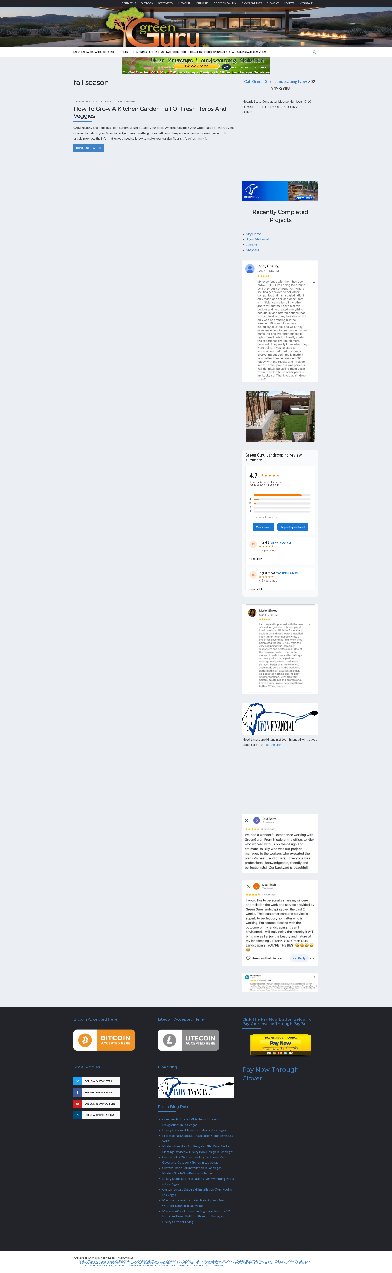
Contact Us (129, 3)
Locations (300, 1263)
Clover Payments (251, 3)
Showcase (273, 3)
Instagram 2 (306, 3)
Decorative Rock (299, 1261)
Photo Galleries (191, 52)
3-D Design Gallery (225, 3)
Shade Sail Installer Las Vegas (247, 52)
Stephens (252, 250)
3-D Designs (171, 1261)
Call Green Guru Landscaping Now (275, 81)
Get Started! (165, 3)
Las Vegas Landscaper (87, 52)
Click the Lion (271, 744)
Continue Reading (88, 147)
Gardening (106, 101)
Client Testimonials (134, 52)
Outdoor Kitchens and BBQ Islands (101, 1265)
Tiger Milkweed (257, 239)
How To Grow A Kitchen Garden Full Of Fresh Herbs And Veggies (150, 112)
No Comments (126, 101)
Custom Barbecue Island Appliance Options (260, 1263)
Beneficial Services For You (214, 1261)
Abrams (252, 244)
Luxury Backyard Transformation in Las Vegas (194, 1130)
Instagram (184, 3)
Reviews (289, 3)
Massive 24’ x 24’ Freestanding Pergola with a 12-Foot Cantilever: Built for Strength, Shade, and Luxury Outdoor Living (196, 1216)
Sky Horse (253, 234)
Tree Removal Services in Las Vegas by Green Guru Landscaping (169, 1265)
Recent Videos (88, 1261)
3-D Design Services (147, 1261)
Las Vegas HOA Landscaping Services (102, 1263)
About (187, 1261)
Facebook (147, 3)
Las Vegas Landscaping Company (151, 1263)
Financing (202, 3)
